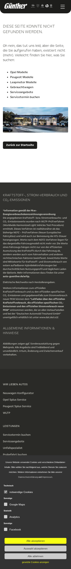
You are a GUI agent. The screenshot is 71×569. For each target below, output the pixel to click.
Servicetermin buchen (25, 97)
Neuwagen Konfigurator (18, 393)
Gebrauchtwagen (21, 87)
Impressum (47, 477)
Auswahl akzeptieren (36, 548)
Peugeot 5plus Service (17, 406)
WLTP (6, 413)
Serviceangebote (21, 92)
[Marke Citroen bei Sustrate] (42, 6)
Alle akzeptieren (35, 540)
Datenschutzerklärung (28, 477)
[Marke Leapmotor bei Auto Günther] (47, 6)
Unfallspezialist (12, 448)
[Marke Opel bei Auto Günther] (33, 6)
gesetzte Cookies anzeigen (35, 562)
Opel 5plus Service (14, 400)
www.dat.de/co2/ (48, 317)
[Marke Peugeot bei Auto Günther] (37, 6)
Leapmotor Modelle (23, 82)
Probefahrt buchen (15, 454)
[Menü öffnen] (63, 7)
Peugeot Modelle (21, 77)
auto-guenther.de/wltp (16, 276)
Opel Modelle (19, 72)
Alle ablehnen (35, 556)
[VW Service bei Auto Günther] (51, 6)
